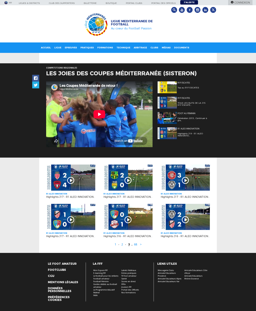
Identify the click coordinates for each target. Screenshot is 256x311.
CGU (51, 276)
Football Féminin (101, 281)
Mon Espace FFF (100, 270)
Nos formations (128, 293)
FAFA (95, 295)
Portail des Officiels (130, 290)
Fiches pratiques (128, 273)
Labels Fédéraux (128, 270)
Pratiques (87, 47)
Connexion (242, 2)
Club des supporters (62, 3)
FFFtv (123, 284)
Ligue (57, 47)
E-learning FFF (99, 273)
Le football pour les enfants (105, 276)
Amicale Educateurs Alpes (169, 279)
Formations (105, 47)
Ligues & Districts (29, 3)
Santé (124, 279)
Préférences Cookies (58, 298)
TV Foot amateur (128, 276)
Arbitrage (140, 47)
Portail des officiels (163, 3)
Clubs (154, 47)
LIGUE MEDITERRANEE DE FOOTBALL (132, 22)
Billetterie (90, 3)
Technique (123, 47)
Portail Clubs (134, 3)
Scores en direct (128, 281)
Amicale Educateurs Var (168, 281)
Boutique (111, 3)
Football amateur (101, 279)
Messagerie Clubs (166, 270)
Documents (181, 47)
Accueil (46, 47)
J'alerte (189, 2)
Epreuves (71, 47)
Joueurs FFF (126, 287)
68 (135, 244)
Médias (166, 47)
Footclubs (57, 270)
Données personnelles (59, 290)
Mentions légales (63, 282)
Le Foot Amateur (62, 263)
